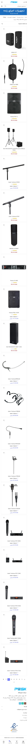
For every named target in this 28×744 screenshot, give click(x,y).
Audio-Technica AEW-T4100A (14, 638)
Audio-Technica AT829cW (14, 508)
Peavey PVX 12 (14, 116)
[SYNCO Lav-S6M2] (14, 71)
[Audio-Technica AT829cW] (14, 495)
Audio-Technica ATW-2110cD (14, 670)
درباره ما (25, 717)
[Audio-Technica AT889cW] (14, 398)
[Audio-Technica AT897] (14, 203)
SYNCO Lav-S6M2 (14, 84)
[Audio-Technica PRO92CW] (14, 430)
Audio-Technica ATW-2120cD (14, 606)
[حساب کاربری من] (1, 6)
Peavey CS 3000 (14, 280)
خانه (26, 17)
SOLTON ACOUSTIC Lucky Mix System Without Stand (14, 149)
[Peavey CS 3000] (14, 267)
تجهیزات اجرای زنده (11, 17)
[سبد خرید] (1, 2)
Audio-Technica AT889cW (14, 411)
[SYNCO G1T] (14, 39)
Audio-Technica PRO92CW (14, 444)
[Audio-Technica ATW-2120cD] (14, 592)
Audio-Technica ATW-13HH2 (14, 541)
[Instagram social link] (25, 703)
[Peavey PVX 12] (14, 103)
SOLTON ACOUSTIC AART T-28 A (14, 347)
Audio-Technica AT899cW (14, 476)
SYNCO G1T (14, 52)
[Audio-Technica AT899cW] (14, 463)
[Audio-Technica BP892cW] (14, 366)
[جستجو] (5, 6)
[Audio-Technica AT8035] (14, 169)
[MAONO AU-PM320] (14, 235)
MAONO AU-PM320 (14, 248)
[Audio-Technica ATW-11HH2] (14, 560)
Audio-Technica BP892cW (14, 379)
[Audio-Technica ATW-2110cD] (14, 657)
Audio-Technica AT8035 (14, 182)
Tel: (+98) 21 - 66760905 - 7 (17, 700)
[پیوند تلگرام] (20, 703)
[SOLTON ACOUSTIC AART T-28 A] (14, 333)
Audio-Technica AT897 (14, 216)
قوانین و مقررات (23, 720)
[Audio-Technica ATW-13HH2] (14, 528)
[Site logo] (14, 2)
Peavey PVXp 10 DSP (14, 312)
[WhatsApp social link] (22, 703)
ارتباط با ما (24, 715)
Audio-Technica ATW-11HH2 (14, 573)
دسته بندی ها (20, 17)
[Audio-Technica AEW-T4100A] (14, 625)
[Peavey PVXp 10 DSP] (14, 299)
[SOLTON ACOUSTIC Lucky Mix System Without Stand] (14, 135)
